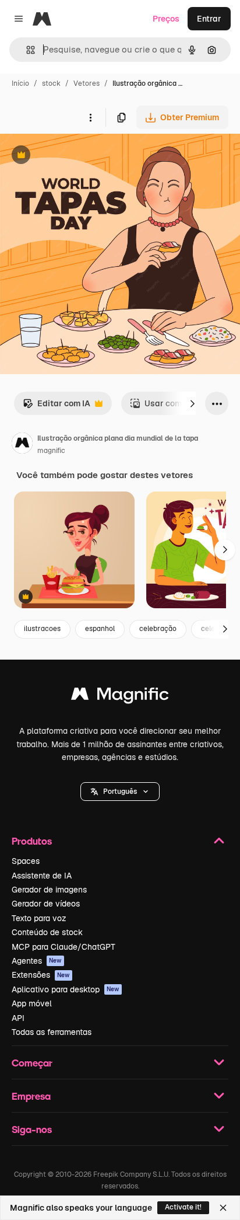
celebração (158, 628)
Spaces (26, 861)
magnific (51, 450)
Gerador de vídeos (46, 903)
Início (20, 83)
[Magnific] (120, 697)
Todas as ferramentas (51, 1032)
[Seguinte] (192, 403)
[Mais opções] (90, 117)
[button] (120, 791)
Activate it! (183, 1207)
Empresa (31, 1096)
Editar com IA (56, 406)
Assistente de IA (42, 875)
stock (51, 83)
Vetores (86, 83)
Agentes (37, 961)
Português (120, 791)
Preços (166, 18)
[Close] (223, 1208)
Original (74, 156)
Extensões (41, 975)
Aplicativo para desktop (65, 989)
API (18, 1018)
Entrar (209, 18)
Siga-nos (32, 1129)
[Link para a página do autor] (22, 445)
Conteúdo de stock (47, 932)
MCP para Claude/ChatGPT (63, 947)
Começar (32, 1063)
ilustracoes (42, 628)
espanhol (100, 628)
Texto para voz (39, 918)
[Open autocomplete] (26, 50)
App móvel (32, 1003)
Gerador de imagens (49, 889)
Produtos (32, 841)
